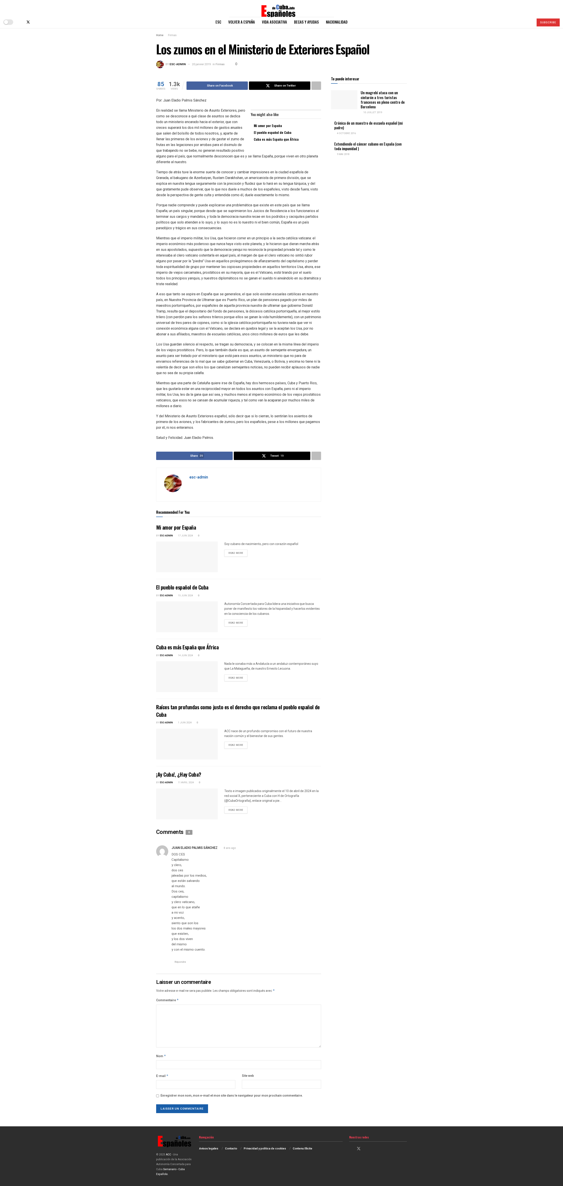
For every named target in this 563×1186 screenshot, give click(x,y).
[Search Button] (528, 22)
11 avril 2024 (185, 782)
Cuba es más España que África (276, 139)
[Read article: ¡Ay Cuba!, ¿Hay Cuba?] (187, 804)
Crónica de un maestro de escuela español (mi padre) (368, 125)
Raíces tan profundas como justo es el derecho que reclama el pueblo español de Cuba (238, 710)
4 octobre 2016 (346, 133)
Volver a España (241, 22)
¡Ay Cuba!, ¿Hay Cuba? (178, 774)
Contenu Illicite (302, 1148)
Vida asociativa (274, 22)
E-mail (162, 1076)
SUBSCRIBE (548, 22)
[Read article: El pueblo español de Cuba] (187, 616)
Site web (248, 1075)
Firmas (172, 35)
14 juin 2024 (185, 655)
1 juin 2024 (184, 722)
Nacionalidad (336, 22)
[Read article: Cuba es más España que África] (187, 676)
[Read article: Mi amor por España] (187, 556)
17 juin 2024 (185, 536)
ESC (218, 22)
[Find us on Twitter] (28, 22)
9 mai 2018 (342, 154)
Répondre (180, 962)
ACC (168, 1154)
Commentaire (167, 1000)
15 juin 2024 (185, 595)
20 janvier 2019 (201, 64)
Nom (161, 1056)
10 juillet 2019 (372, 112)
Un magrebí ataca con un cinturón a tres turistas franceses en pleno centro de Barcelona (383, 99)
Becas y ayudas (306, 22)
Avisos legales (208, 1148)
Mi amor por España (268, 125)
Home (159, 35)
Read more (237, 553)
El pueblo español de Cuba (272, 132)
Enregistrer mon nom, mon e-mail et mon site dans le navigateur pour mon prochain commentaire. (232, 1095)
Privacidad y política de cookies (265, 1148)
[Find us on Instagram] (35, 22)
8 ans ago (230, 848)
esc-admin (178, 64)
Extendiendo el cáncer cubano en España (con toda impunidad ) (368, 146)
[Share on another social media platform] (316, 85)
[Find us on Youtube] (42, 22)
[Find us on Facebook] (20, 22)
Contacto (231, 1148)
